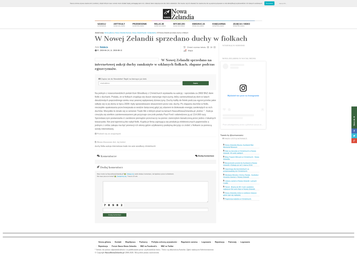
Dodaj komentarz (205, 156)
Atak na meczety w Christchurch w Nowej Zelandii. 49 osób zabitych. (239, 152)
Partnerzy (143, 242)
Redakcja (104, 47)
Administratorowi (207, 250)
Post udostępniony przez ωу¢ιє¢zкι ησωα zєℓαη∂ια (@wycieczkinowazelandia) (257, 124)
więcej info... (283, 3)
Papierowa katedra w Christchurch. (238, 199)
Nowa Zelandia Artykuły (123, 33)
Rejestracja (219, 242)
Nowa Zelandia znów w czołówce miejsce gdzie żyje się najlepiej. (240, 194)
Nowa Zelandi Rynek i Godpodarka (144, 33)
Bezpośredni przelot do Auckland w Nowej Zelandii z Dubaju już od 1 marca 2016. (240, 164)
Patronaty (232, 242)
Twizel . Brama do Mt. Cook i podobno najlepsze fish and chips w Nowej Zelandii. (239, 188)
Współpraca (130, 242)
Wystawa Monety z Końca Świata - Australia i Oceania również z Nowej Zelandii (241, 176)
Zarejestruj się (121, 176)
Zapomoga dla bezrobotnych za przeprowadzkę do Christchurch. (236, 170)
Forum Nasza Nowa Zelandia (124, 246)
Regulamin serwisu (189, 242)
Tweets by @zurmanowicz (231, 135)
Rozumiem (269, 3)
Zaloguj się (130, 174)
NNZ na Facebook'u (148, 246)
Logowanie (206, 242)
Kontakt (118, 242)
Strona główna (109, 33)
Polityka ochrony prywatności (164, 242)
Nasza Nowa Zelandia (178, 15)
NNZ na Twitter (167, 246)
